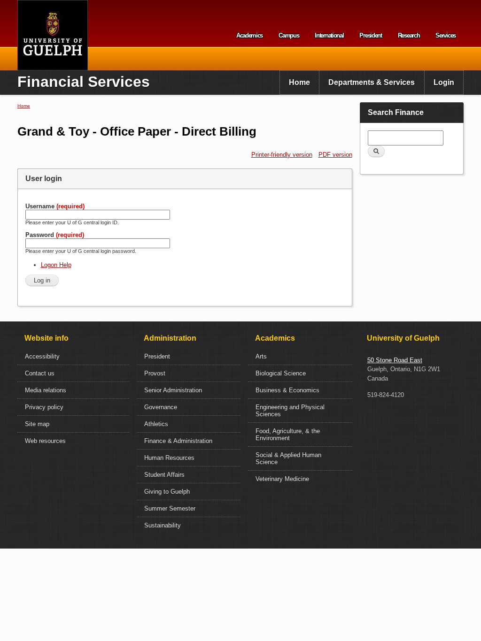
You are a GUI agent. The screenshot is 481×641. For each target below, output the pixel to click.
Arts (261, 356)
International (329, 35)
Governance (160, 407)
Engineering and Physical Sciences (290, 411)
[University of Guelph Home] (52, 35)
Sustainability (162, 525)
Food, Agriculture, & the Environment (288, 434)
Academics (249, 35)
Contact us (39, 373)
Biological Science (281, 373)
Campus (289, 35)
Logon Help (56, 264)
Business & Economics (287, 390)
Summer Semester (169, 508)
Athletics (156, 423)
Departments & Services (371, 82)
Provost (154, 373)
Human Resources (169, 457)
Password (54, 234)
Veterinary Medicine (282, 478)
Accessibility (42, 356)
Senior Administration (173, 390)
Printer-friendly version (281, 154)
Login (444, 82)
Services (445, 35)
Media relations (45, 390)
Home (299, 82)
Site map (37, 423)
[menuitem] (299, 82)
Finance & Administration (178, 440)
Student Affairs (164, 474)
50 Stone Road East (394, 360)
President (370, 35)
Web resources (45, 440)
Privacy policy (44, 407)
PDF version (335, 154)
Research (409, 35)
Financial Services (83, 81)
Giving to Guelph (167, 491)
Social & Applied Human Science (288, 458)
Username (55, 206)
